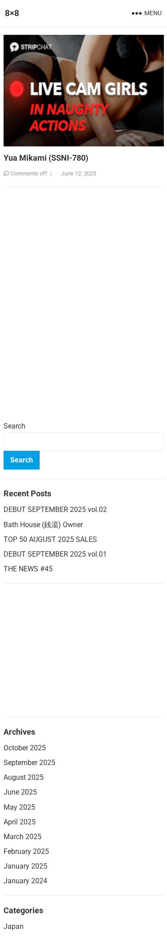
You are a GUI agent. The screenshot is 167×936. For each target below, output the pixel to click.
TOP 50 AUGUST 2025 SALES (50, 539)
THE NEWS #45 (28, 569)
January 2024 (25, 881)
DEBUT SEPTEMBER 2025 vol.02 (55, 509)
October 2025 (25, 748)
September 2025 (29, 762)
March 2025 (22, 836)
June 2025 (20, 792)
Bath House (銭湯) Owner (43, 524)
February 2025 (26, 851)
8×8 (12, 13)
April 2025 (20, 822)
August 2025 (24, 777)
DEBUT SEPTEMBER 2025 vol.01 (55, 554)
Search (14, 426)
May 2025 (19, 807)
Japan (14, 926)
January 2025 (25, 866)
